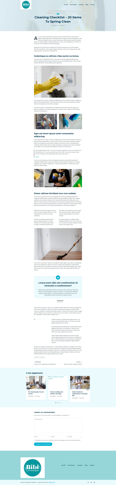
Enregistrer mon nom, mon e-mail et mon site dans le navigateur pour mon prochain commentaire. (57, 440)
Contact (92, 4)
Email (53, 436)
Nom (36, 436)
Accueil (66, 4)
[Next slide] (81, 178)
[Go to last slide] (35, 178)
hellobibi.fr (55, 25)
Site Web (70, 436)
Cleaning (42, 357)
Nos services (73, 4)
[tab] (55, 402)
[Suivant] (88, 388)
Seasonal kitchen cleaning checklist (73, 363)
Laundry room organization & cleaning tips (45, 363)
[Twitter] (91, 482)
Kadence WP (52, 482)
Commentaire (38, 419)
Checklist (37, 357)
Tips (58, 13)
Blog (87, 4)
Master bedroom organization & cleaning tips (79, 393)
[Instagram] (94, 482)
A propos (81, 4)
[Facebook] (88, 482)
